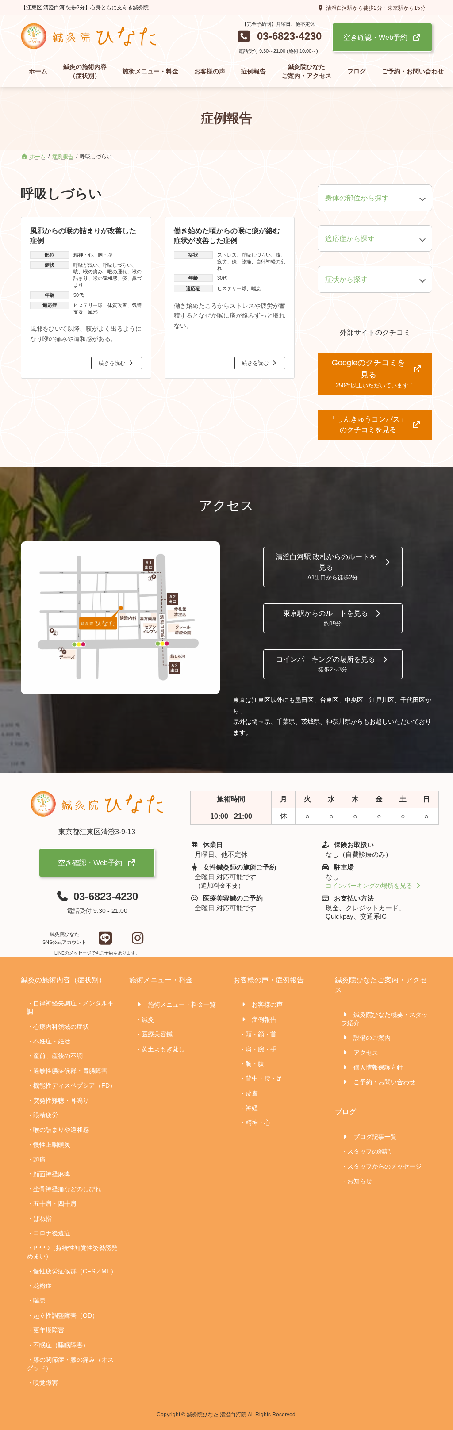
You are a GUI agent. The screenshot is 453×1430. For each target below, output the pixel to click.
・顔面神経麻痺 (48, 1174)
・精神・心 (254, 1123)
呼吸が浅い (85, 265)
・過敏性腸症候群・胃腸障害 (67, 1070)
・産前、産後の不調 (55, 1056)
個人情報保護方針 (377, 1067)
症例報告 (263, 1019)
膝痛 (246, 261)
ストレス (227, 254)
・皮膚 (248, 1093)
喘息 (256, 288)
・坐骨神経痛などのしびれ (64, 1188)
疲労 (222, 261)
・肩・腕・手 (257, 1049)
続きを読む (112, 363)
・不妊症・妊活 (48, 1041)
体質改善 (117, 305)
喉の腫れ (117, 271)
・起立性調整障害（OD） (62, 1315)
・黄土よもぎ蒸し (160, 1049)
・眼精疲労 (42, 1115)
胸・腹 (105, 254)
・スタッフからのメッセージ (381, 1166)
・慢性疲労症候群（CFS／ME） (72, 1271)
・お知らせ (356, 1181)
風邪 (93, 311)
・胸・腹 (251, 1063)
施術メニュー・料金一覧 (181, 1004)
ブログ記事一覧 (374, 1136)
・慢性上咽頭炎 (48, 1144)
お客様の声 (266, 1004)
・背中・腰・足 (261, 1078)
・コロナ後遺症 (48, 1233)
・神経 (248, 1108)
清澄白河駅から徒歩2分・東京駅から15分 (376, 8)
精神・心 (83, 254)
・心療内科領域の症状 (58, 1026)
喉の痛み (93, 271)
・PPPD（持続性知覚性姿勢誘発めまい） (72, 1252)
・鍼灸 (144, 1019)
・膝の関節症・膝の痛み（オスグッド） (70, 1364)
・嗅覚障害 (42, 1383)
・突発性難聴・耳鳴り (58, 1100)
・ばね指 (39, 1218)
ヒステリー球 (88, 305)
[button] (278, 38)
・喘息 (36, 1300)
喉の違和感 (105, 278)
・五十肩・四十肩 (52, 1203)
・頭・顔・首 (257, 1034)
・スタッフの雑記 (366, 1151)
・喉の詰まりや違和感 (58, 1130)
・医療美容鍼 (154, 1034)
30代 (222, 277)
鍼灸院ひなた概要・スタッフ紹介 (384, 1019)
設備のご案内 (371, 1038)
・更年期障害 (45, 1330)
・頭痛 (36, 1159)
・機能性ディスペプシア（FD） (71, 1085)
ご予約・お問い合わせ (383, 1082)
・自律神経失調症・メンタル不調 (70, 1008)
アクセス (365, 1052)
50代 (78, 295)
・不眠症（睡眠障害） (58, 1345)
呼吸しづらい (117, 265)
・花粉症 (39, 1285)
